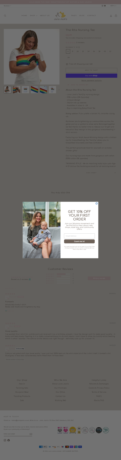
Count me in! (79, 241)
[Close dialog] (97, 203)
